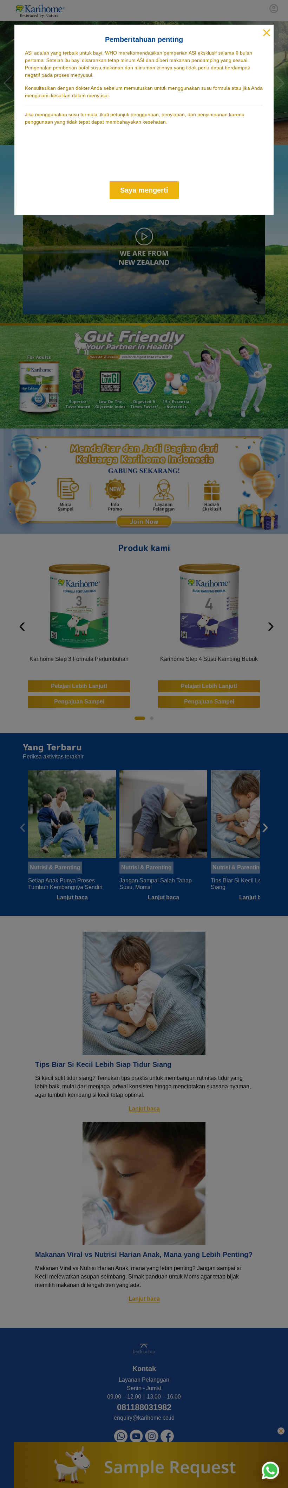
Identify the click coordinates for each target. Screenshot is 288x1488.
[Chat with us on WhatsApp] (270, 1470)
